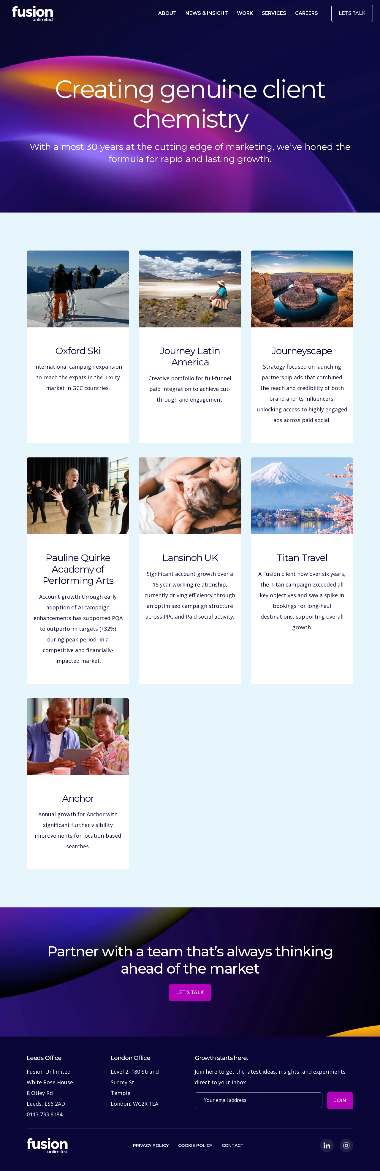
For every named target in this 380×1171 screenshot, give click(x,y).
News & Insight (207, 13)
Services (274, 13)
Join (340, 1100)
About (167, 13)
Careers (306, 13)
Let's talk (190, 992)
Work (245, 13)
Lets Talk (352, 13)
